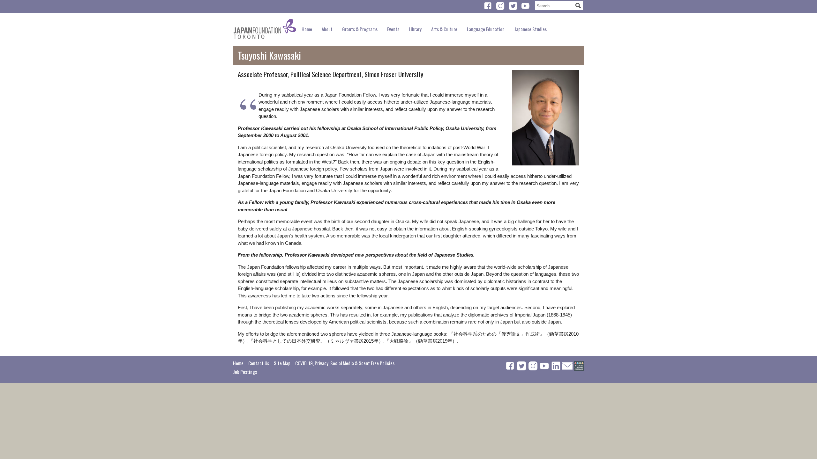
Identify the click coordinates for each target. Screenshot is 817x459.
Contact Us (258, 363)
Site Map (282, 363)
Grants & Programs (360, 29)
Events (393, 29)
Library (415, 29)
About (327, 29)
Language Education (486, 29)
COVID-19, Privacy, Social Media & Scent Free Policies (344, 363)
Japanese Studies (530, 29)
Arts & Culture (444, 29)
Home (307, 29)
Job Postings (245, 371)
